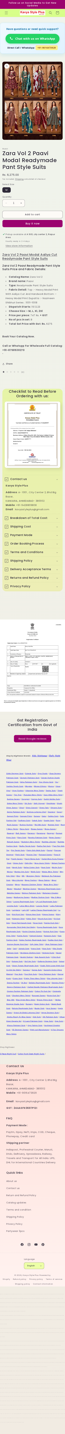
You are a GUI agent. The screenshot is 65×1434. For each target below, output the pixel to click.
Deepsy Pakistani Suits (16, 987)
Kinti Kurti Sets (18, 914)
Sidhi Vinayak (39, 803)
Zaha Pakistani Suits (28, 782)
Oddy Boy (29, 863)
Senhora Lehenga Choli (36, 812)
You (56, 782)
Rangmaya (41, 833)
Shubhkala (50, 803)
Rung (58, 820)
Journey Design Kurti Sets (17, 944)
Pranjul (49, 850)
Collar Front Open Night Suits (31, 1054)
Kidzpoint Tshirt (18, 919)
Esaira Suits (17, 978)
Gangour (26, 970)
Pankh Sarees (17, 859)
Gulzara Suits (17, 961)
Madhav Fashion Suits (40, 897)
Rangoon (31, 833)
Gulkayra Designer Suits (47, 961)
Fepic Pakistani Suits (47, 974)
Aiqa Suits (59, 1021)
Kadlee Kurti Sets (55, 940)
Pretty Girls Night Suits (36, 850)
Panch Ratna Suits (32, 859)
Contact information (43, 1284)
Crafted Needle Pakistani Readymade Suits (45, 987)
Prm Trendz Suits (18, 850)
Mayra (17, 884)
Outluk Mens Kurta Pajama (52, 859)
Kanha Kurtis (22, 936)
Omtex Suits (18, 863)
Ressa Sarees (50, 829)
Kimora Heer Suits (33, 914)
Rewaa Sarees (37, 829)
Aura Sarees (51, 1008)
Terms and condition (18, 1209)
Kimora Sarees (48, 914)
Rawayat (10, 833)
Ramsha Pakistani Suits (37, 837)
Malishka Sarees (13, 893)
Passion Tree (31, 854)
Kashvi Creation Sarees (32, 931)
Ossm (9, 863)
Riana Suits (24, 829)
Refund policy (19, 1279)
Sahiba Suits (53, 816)
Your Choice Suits (46, 782)
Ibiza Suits (46, 948)
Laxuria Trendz (42, 906)
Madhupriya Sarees (22, 897)
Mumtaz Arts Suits (21, 872)
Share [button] (9, 363)
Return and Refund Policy (21, 1195)
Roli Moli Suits (40, 825)
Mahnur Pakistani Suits (31, 893)
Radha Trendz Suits (27, 846)
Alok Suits (37, 1017)
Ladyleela (16, 910)
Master (9, 889)
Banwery (29, 1004)
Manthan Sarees (29, 889)
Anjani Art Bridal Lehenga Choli (27, 1012)
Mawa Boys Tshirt (51, 884)
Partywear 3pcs (15, 1231)
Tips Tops (17, 795)
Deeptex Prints (58, 983)
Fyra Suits (19, 974)
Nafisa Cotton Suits (31, 867)
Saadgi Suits (49, 820)
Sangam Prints (26, 816)
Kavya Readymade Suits (47, 927)
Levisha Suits (12, 906)
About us (11, 1181)
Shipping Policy (15, 1216)
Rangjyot (50, 833)
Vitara (58, 786)
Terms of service (54, 1279)
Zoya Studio (43, 773)
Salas (44, 816)
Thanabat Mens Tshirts (32, 795)
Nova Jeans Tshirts (42, 863)
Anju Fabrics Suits (35, 1025)
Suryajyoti (25, 799)
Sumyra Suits (36, 799)
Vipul (8, 790)
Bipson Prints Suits (44, 1000)
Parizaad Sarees (45, 854)
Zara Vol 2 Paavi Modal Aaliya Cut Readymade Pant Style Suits (29, 256)
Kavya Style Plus (31, 1275)
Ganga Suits (37, 970)
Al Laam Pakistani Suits (32, 1021)
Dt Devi (24, 983)
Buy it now (33, 223)
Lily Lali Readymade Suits (46, 901)
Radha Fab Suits (44, 846)
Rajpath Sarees (13, 842)
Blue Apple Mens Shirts (25, 1000)
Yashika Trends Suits (14, 786)
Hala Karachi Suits (42, 957)
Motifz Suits (35, 872)
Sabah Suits (37, 820)
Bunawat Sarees (38, 995)
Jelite (9, 948)
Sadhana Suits (24, 820)
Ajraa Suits (48, 1021)
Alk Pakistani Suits (50, 1017)
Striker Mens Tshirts (15, 803)
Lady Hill (25, 910)
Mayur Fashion (31, 880)
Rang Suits (21, 837)
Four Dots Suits (30, 974)
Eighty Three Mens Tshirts (34, 978)
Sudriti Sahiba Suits (52, 799)
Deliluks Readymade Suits (39, 983)
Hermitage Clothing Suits (30, 953)
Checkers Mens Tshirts (21, 995)
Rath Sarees (21, 833)
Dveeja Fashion (13, 983)
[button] (6, 12)
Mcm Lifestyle (17, 880)
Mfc (23, 876)
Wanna (51, 786)
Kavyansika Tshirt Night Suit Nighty (21, 927)
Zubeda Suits (30, 773)
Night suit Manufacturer (39, 1030)
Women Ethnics (40, 786)
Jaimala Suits (23, 948)
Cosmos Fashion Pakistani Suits (20, 991)
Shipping (19, 179)
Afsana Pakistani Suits (16, 1025)
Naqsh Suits (17, 867)
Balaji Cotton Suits (42, 1004)
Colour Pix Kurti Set (43, 991)
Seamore (51, 812)
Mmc (18, 876)
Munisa (10, 872)
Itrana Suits (36, 948)
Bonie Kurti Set (53, 995)
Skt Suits (28, 803)
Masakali (17, 889)
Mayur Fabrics (44, 880)
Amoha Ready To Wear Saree (19, 1017)
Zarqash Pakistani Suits (30, 778)
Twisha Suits (51, 790)
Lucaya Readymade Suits (23, 901)
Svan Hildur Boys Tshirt (53, 795)
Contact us (13, 1188)
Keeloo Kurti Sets (51, 923)
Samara (37, 816)
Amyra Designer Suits (50, 1012)
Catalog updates (16, 1202)
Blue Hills (11, 1000)
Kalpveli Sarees (36, 936)
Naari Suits (45, 867)
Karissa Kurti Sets (50, 931)
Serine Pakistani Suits (16, 812)
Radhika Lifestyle (49, 842)
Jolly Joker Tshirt (36, 944)
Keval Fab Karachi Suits (21, 923)
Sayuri (59, 812)
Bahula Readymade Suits (22, 1008)
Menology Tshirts (33, 876)
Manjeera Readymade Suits (49, 889)
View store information (19, 245)
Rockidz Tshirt (53, 825)
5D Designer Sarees (20, 1030)
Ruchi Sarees (12, 825)
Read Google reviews (33, 738)
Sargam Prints (12, 816)
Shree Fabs (44, 807)
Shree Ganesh (32, 807)
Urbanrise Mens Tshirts (34, 790)
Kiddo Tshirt (31, 919)
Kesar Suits (38, 923)
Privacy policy (36, 1279)
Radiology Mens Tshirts (30, 842)
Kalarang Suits (50, 936)
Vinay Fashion (18, 790)
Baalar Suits (39, 1008)
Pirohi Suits (20, 854)
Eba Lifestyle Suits (54, 978)
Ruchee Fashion (26, 825)
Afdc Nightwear (39, 756)
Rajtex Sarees (55, 837)
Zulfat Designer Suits (15, 773)
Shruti (21, 807)
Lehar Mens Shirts (27, 906)
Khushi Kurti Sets (45, 919)
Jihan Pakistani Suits (53, 944)
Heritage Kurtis (48, 953)
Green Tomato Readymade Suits (25, 965)
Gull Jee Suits (30, 961)
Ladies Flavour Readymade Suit (43, 910)
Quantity (6, 196)
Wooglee (28, 786)
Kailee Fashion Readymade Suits (32, 940)
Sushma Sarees (13, 799)
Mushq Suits (57, 867)
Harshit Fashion (26, 957)
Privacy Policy (14, 1224)
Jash (15, 948)
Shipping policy (22, 1284)
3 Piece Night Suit (8, 1054)
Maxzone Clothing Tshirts (31, 884)
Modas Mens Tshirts (50, 872)
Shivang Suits (56, 807)
